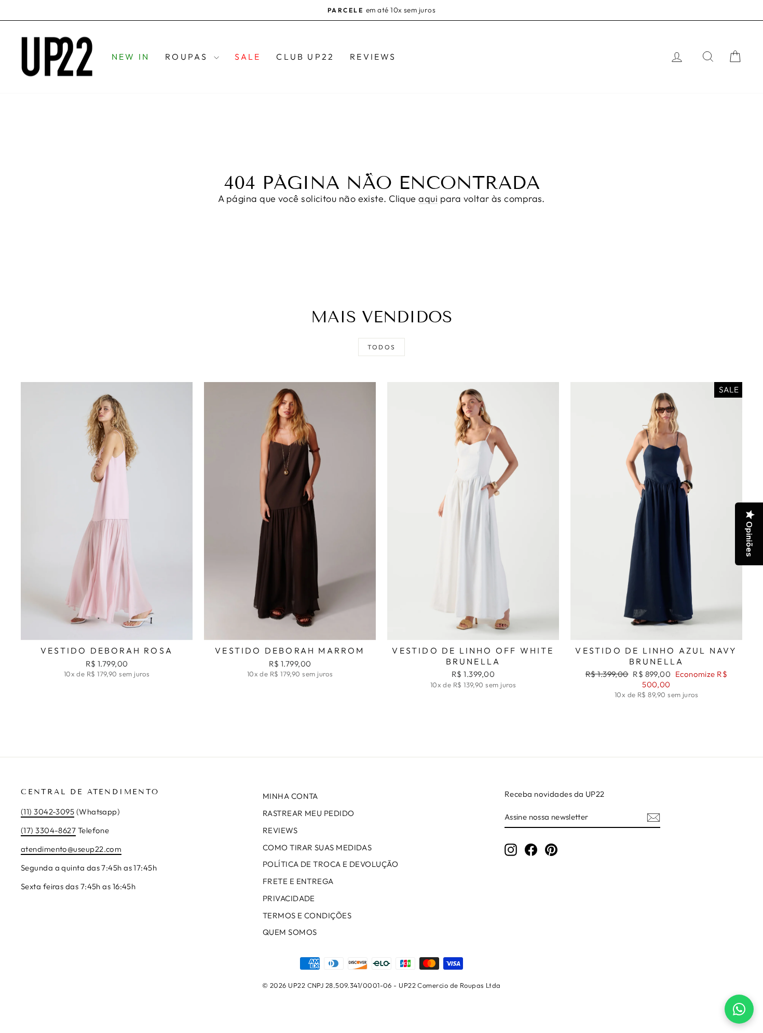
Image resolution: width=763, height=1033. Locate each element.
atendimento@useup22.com (71, 849)
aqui (428, 199)
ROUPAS (188, 56)
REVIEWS (373, 56)
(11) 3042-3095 (47, 812)
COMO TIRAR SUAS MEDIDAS (317, 847)
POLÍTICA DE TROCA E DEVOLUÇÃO (330, 864)
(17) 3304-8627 (48, 830)
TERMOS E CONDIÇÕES (307, 915)
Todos (381, 347)
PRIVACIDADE (289, 898)
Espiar (106, 628)
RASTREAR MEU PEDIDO (309, 813)
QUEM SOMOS (290, 932)
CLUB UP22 (305, 56)
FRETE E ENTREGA (298, 881)
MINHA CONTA (290, 796)
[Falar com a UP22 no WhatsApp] (739, 1009)
